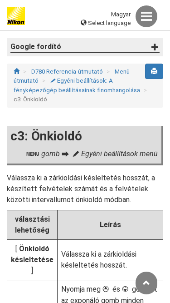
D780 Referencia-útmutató (67, 71)
